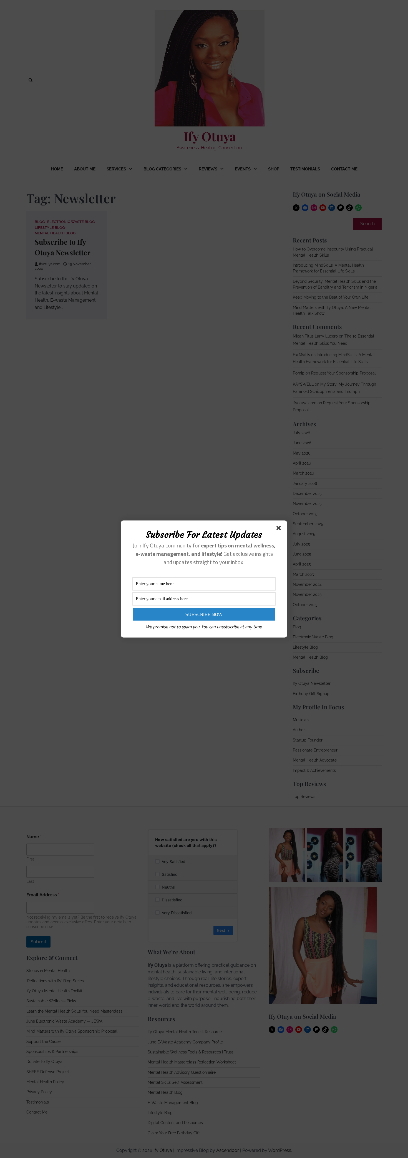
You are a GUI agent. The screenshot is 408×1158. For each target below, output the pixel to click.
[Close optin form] (279, 529)
